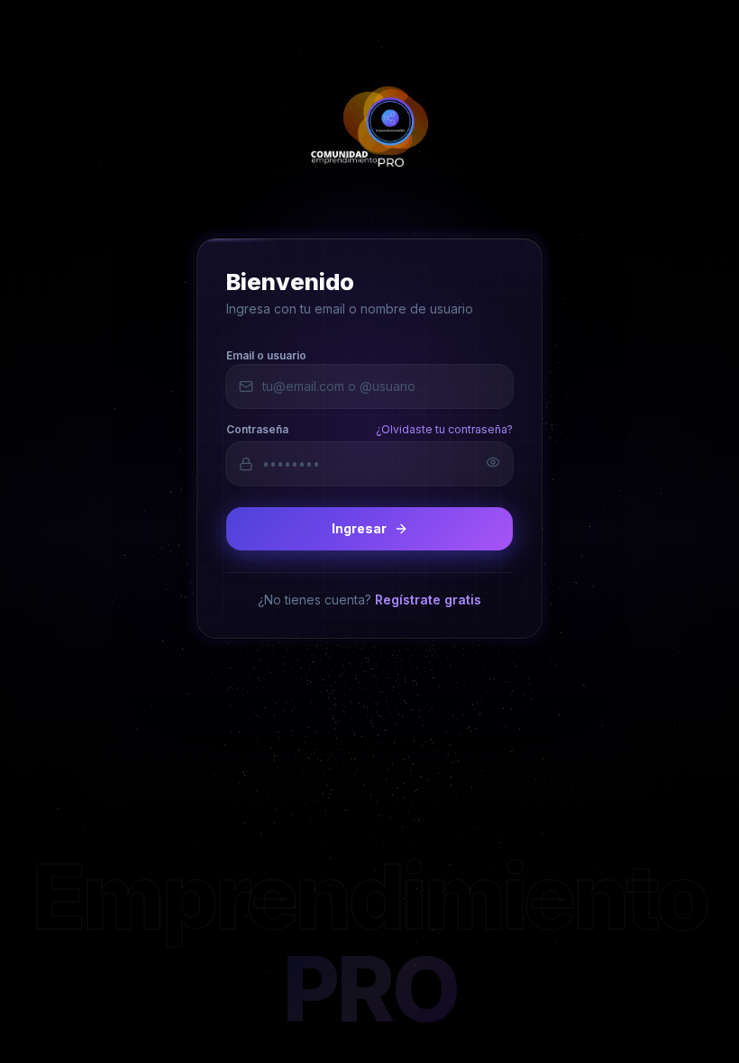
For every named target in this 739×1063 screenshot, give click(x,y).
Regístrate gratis (428, 598)
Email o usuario (266, 354)
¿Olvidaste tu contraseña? (444, 428)
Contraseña (257, 428)
